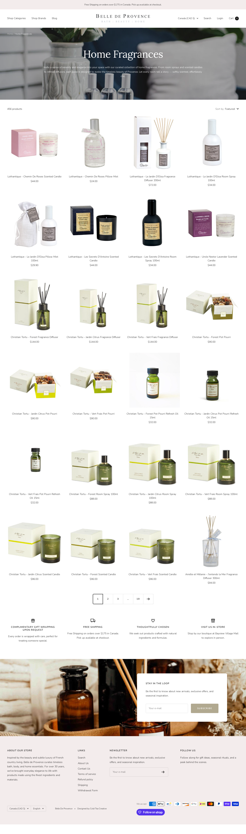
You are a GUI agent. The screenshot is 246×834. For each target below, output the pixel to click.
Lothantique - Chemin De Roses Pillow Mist (93, 176)
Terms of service (87, 774)
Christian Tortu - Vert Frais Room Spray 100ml (211, 494)
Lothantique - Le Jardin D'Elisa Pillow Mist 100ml (34, 258)
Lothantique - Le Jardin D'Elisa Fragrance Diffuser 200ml (152, 178)
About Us (83, 763)
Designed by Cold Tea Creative (92, 808)
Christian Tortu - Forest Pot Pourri (211, 337)
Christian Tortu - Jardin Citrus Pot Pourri (34, 413)
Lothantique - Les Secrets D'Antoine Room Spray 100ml (152, 258)
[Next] (148, 599)
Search (207, 18)
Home (10, 33)
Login (220, 18)
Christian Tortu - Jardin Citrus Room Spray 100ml (152, 496)
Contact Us (84, 768)
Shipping (83, 785)
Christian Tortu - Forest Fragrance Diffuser (34, 337)
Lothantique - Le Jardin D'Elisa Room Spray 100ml (211, 178)
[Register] (163, 772)
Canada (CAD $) (186, 18)
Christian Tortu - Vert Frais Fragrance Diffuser (152, 337)
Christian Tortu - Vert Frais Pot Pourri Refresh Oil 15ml (34, 496)
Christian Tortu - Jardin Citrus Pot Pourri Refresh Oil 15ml (211, 415)
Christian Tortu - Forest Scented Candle (93, 574)
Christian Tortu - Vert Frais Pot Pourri (94, 413)
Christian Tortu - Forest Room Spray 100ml (93, 494)
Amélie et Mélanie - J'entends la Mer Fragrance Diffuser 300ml (211, 576)
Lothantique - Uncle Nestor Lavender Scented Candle (211, 258)
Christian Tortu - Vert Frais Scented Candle (152, 574)
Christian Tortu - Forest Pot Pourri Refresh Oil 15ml (152, 415)
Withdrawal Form (88, 790)
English (36, 808)
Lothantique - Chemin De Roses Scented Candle (34, 176)
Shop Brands (39, 18)
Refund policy (85, 779)
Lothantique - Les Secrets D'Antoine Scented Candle (93, 258)
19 (138, 599)
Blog (54, 18)
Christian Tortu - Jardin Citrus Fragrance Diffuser (93, 337)
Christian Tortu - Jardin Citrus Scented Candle (34, 574)
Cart (233, 18)
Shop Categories (16, 18)
